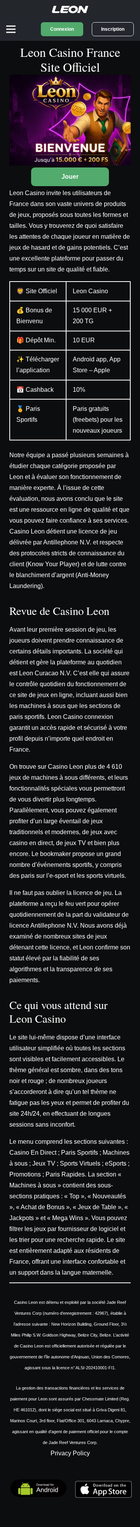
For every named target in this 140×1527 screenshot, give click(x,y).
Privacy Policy (70, 1453)
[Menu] (11, 29)
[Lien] (70, 9)
